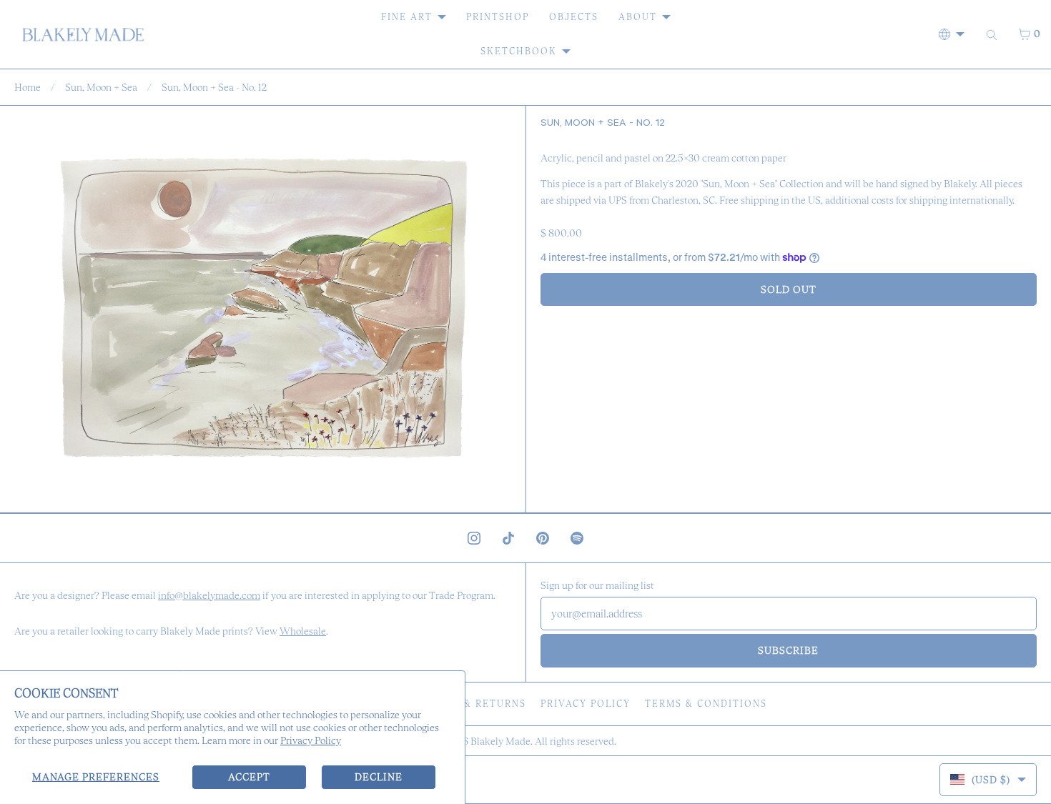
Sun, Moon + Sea (101, 87)
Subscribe (788, 650)
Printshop (497, 16)
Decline (379, 777)
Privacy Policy (310, 740)
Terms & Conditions (706, 703)
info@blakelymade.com (209, 595)
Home (27, 87)
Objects (573, 16)
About (637, 16)
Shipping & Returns (467, 703)
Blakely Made (500, 741)
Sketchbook (518, 51)
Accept (249, 777)
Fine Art (407, 16)
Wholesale (303, 631)
